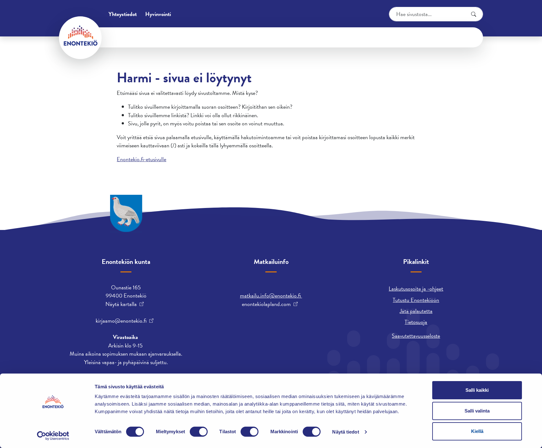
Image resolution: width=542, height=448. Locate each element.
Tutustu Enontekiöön (416, 300)
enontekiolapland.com (266, 304)
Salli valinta (477, 410)
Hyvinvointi (158, 14)
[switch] (199, 432)
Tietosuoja (416, 322)
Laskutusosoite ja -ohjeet (416, 288)
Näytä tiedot (345, 431)
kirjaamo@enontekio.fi (121, 321)
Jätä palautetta (416, 311)
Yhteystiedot (123, 14)
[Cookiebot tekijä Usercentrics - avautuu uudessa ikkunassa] (53, 435)
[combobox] (436, 14)
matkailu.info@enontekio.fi (271, 295)
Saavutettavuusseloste (416, 335)
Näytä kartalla (121, 304)
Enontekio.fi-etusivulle (141, 159)
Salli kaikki (477, 390)
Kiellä (477, 431)
